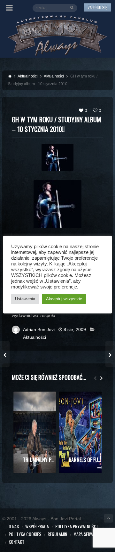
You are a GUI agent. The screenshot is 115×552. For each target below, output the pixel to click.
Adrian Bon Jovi (39, 329)
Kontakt (16, 541)
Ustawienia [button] (25, 298)
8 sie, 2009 (75, 329)
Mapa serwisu (86, 534)
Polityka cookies (25, 534)
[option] (34, 432)
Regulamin (57, 534)
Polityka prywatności (76, 526)
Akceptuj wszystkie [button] (64, 298)
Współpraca (37, 526)
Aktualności (34, 337)
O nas (14, 526)
